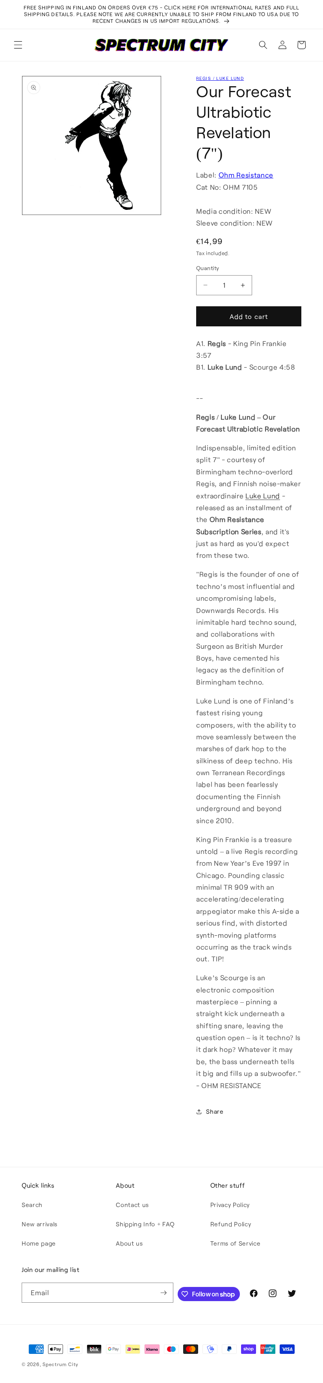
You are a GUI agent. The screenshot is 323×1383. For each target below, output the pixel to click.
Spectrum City (60, 1364)
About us (129, 1243)
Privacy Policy (230, 1204)
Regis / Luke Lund (220, 78)
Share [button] (214, 1111)
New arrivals (40, 1223)
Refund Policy (230, 1223)
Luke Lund (262, 495)
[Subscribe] (163, 1293)
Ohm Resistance (246, 174)
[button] (18, 44)
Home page (39, 1243)
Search (32, 1204)
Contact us (132, 1204)
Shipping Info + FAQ (145, 1223)
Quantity (207, 268)
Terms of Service (235, 1243)
